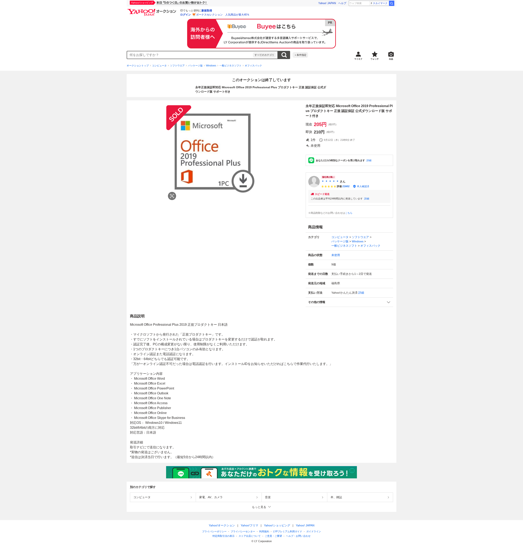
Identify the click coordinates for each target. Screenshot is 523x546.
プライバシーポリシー (214, 531)
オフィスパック (253, 65)
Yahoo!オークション (222, 525)
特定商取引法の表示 (223, 536)
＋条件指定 (300, 55)
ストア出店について (250, 536)
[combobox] (190, 55)
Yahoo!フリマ (249, 525)
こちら (348, 212)
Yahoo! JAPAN (327, 3)
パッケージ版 (195, 65)
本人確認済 (363, 186)
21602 (346, 186)
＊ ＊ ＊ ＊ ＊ (330, 181)
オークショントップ (138, 65)
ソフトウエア (177, 65)
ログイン (185, 14)
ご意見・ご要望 (273, 536)
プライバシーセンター (243, 531)
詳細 (369, 160)
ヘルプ (342, 3)
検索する (284, 55)
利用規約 (264, 531)
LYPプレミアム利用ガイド (287, 531)
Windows (211, 65)
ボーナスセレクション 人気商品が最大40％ (222, 14)
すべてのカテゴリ (264, 55)
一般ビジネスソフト (230, 65)
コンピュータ (159, 65)
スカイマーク (380, 3)
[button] (349, 302)
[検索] (391, 3)
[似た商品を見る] (172, 196)
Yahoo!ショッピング (277, 525)
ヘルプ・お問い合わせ (298, 536)
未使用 (335, 255)
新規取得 (206, 10)
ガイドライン (313, 531)
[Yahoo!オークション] (152, 10)
